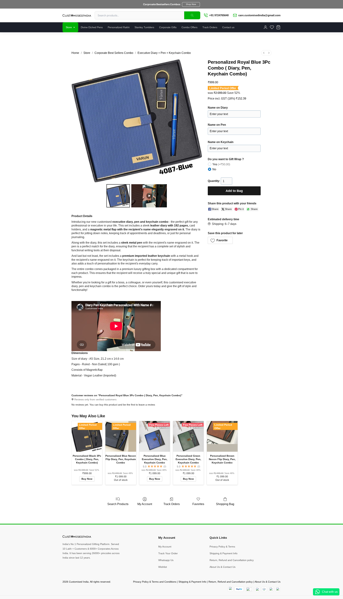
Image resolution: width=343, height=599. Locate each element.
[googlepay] (277, 589)
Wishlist (162, 566)
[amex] (249, 589)
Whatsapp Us (165, 560)
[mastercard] (230, 589)
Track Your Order (168, 553)
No (214, 169)
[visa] (264, 589)
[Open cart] (278, 27)
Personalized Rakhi (119, 27)
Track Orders (209, 27)
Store (69, 27)
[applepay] (271, 589)
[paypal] (239, 589)
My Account (144, 504)
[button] (191, 4)
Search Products (117, 504)
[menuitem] (263, 52)
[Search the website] (192, 15)
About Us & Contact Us (222, 566)
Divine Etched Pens (92, 27)
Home (75, 52)
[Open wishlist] (272, 27)
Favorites (198, 504)
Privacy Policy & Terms (222, 546)
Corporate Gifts (168, 27)
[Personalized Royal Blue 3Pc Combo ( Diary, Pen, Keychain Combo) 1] (149, 195)
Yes (221, 164)
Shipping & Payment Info (223, 553)
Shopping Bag (225, 504)
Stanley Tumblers (144, 27)
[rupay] (257, 589)
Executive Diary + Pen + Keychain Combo (164, 52)
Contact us (228, 27)
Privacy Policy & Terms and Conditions (154, 581)
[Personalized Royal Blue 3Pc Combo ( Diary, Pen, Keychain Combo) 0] (118, 195)
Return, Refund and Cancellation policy (232, 560)
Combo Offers (189, 27)
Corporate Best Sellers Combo (114, 52)
